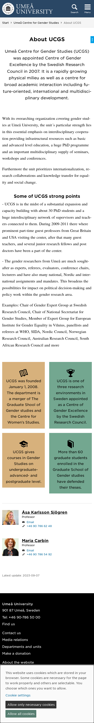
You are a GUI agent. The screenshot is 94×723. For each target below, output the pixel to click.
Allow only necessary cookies (31, 704)
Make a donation (16, 653)
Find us (8, 624)
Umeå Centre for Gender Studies (36, 22)
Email (30, 522)
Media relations (15, 639)
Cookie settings (17, 695)
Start (5, 22)
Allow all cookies (21, 714)
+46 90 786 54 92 (39, 554)
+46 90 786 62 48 (39, 526)
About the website (18, 662)
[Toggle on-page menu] (92, 39)
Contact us (11, 633)
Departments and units (21, 646)
